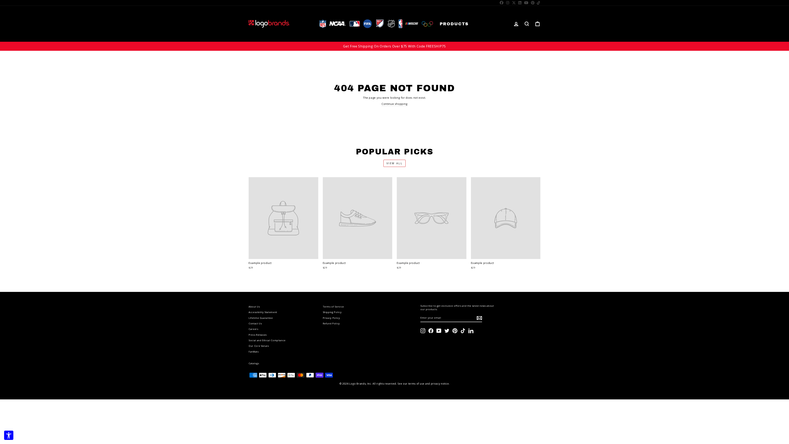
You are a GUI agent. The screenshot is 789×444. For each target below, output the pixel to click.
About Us (254, 306)
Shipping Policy (332, 312)
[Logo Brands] (269, 24)
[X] (514, 2)
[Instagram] (508, 2)
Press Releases (258, 334)
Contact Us (255, 323)
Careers (253, 329)
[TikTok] (538, 2)
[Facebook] (502, 2)
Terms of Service (333, 306)
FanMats (254, 351)
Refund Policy (331, 323)
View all (394, 163)
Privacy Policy (331, 317)
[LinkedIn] (520, 2)
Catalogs (254, 363)
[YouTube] (526, 2)
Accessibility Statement (263, 312)
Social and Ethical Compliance (267, 340)
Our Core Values (259, 345)
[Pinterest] (533, 2)
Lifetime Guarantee (261, 317)
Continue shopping (394, 104)
